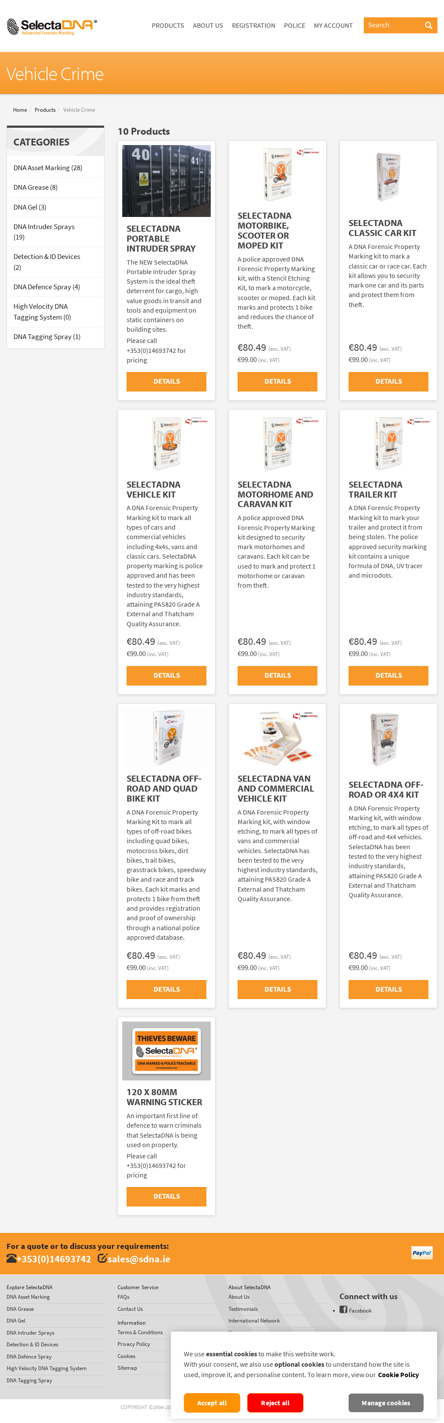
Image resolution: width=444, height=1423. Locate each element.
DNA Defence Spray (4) (46, 287)
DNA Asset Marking (28, 1296)
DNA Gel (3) (29, 207)
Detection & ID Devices (32, 1344)
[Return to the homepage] (52, 11)
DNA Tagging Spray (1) (47, 337)
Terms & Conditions (140, 1332)
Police (294, 25)
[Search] (428, 26)
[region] (304, 1375)
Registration (253, 25)
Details (166, 381)
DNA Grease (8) (35, 187)
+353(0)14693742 (53, 1258)
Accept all (212, 1402)
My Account (333, 25)
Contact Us (130, 1309)
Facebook (360, 1310)
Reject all (275, 1402)
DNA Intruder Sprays (30, 1332)
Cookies (126, 1356)
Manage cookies (386, 1402)
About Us (208, 25)
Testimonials (243, 1309)
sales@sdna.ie (139, 1258)
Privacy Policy (134, 1344)
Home (20, 109)
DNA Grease (20, 1309)
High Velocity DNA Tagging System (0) (42, 311)
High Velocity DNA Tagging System (47, 1368)
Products (168, 25)
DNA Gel (16, 1320)
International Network (254, 1320)
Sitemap (127, 1367)
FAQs (123, 1296)
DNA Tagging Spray (29, 1380)
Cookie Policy (398, 1374)
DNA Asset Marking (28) (47, 168)
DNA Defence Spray (29, 1356)
